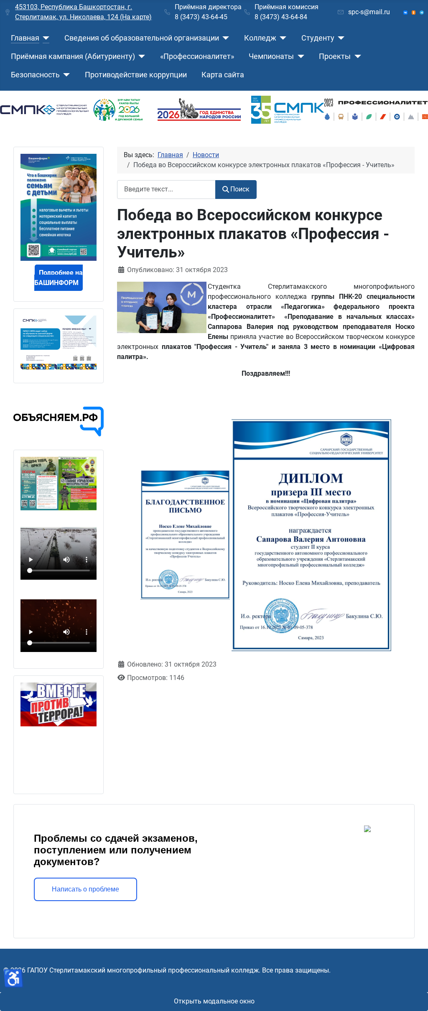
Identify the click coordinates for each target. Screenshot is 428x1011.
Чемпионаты (271, 56)
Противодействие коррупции (136, 75)
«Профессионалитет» (197, 56)
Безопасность (35, 75)
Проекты (335, 56)
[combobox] (166, 189)
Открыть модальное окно (214, 1001)
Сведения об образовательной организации (141, 38)
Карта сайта (222, 75)
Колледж (260, 38)
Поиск (240, 189)
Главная (25, 38)
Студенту (317, 38)
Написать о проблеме (85, 889)
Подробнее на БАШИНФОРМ (58, 278)
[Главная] (44, 38)
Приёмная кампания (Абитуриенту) (73, 56)
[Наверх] (413, 995)
